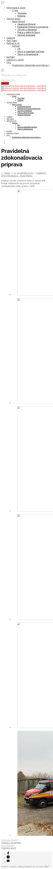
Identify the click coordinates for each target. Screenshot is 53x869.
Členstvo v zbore (15, 59)
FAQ (9, 62)
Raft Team (12, 40)
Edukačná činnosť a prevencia (32, 26)
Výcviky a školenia (27, 29)
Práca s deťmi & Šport (28, 32)
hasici (7, 173)
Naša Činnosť (18, 21)
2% (19, 48)
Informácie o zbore (16, 7)
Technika (21, 13)
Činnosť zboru (13, 18)
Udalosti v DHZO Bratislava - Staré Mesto (23, 174)
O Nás (15, 10)
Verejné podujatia (26, 35)
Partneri (16, 46)
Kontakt (11, 57)
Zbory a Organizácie (27, 54)
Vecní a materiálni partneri (30, 51)
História (21, 16)
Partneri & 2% (13, 43)
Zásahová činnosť (26, 24)
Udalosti (11, 38)
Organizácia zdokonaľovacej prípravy (30, 65)
